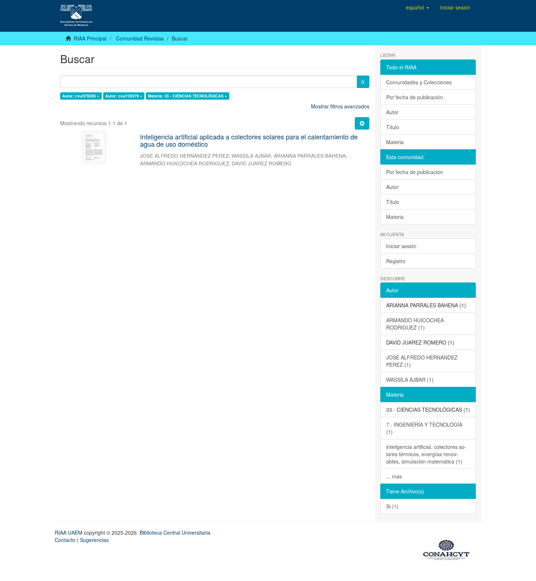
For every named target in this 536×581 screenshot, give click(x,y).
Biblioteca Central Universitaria (175, 532)
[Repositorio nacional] (448, 548)
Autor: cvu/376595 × (80, 96)
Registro (395, 261)
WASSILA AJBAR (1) (410, 379)
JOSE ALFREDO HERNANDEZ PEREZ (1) (422, 361)
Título (392, 127)
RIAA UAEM (69, 532)
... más (394, 476)
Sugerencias (94, 539)
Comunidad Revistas (140, 38)
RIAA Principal (90, 38)
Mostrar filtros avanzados (340, 106)
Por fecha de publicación (414, 97)
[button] (417, 7)
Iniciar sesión (401, 246)
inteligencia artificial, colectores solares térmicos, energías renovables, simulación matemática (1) (426, 454)
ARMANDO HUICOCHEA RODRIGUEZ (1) (415, 323)
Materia (395, 142)
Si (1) (392, 506)
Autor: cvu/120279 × (123, 96)
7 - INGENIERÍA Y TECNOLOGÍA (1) (424, 428)
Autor (392, 112)
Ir (363, 81)
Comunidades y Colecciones (419, 82)
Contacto (65, 539)
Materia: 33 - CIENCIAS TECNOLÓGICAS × (187, 96)
